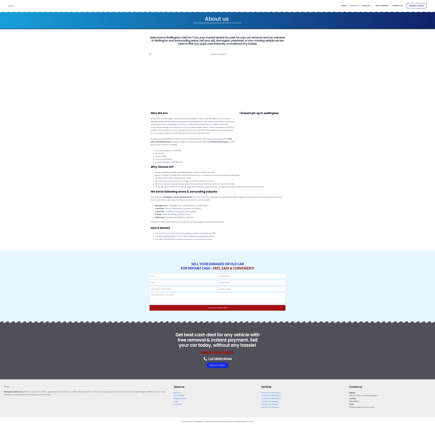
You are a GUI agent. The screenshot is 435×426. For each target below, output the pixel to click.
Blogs (176, 401)
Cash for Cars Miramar (269, 404)
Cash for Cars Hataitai (269, 401)
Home (344, 6)
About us (354, 6)
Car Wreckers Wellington (270, 395)
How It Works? (382, 6)
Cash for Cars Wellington (270, 392)
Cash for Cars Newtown (270, 407)
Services (366, 6)
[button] (371, 6)
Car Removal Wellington (270, 398)
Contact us (397, 6)
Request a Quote (180, 398)
